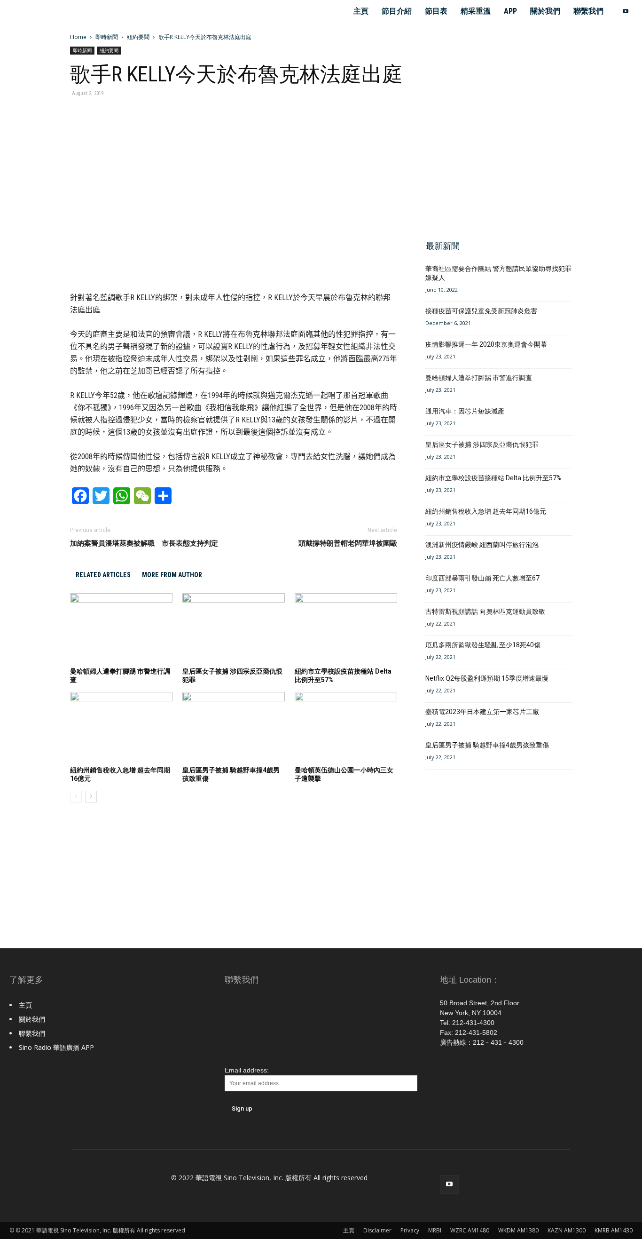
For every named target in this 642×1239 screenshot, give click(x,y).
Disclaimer (377, 1230)
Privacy (409, 1230)
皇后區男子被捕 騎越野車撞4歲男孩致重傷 (487, 745)
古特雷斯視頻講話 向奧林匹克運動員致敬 (485, 611)
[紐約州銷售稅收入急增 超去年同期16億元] (121, 727)
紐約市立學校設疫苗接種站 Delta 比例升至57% (493, 478)
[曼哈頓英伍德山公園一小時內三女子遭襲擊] (346, 727)
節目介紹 (397, 11)
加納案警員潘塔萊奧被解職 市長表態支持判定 (144, 543)
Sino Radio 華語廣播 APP (56, 1047)
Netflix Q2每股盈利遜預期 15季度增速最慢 (486, 678)
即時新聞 (106, 37)
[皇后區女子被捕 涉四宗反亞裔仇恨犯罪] (233, 628)
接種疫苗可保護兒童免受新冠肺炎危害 (481, 311)
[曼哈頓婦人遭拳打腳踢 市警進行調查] (121, 628)
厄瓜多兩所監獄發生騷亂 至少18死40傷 (482, 645)
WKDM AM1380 (518, 1230)
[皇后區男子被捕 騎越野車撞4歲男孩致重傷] (233, 727)
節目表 (436, 11)
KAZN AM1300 (567, 1230)
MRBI (434, 1230)
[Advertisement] (496, 163)
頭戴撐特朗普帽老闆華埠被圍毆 (347, 543)
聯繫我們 (588, 11)
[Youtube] (626, 11)
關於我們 (545, 11)
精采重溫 (476, 11)
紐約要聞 (138, 37)
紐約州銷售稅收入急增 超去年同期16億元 (485, 511)
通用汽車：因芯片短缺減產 (464, 411)
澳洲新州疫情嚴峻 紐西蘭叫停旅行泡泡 (482, 544)
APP (510, 11)
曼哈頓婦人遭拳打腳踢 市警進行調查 (478, 377)
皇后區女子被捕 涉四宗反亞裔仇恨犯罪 (482, 444)
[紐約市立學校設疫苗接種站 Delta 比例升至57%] (346, 628)
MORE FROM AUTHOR (172, 575)
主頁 (360, 11)
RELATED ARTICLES (103, 575)
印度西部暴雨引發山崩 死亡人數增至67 (482, 578)
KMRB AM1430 (614, 1230)
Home (78, 37)
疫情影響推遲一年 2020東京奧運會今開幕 (486, 344)
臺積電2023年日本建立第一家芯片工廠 (482, 711)
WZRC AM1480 (469, 1230)
